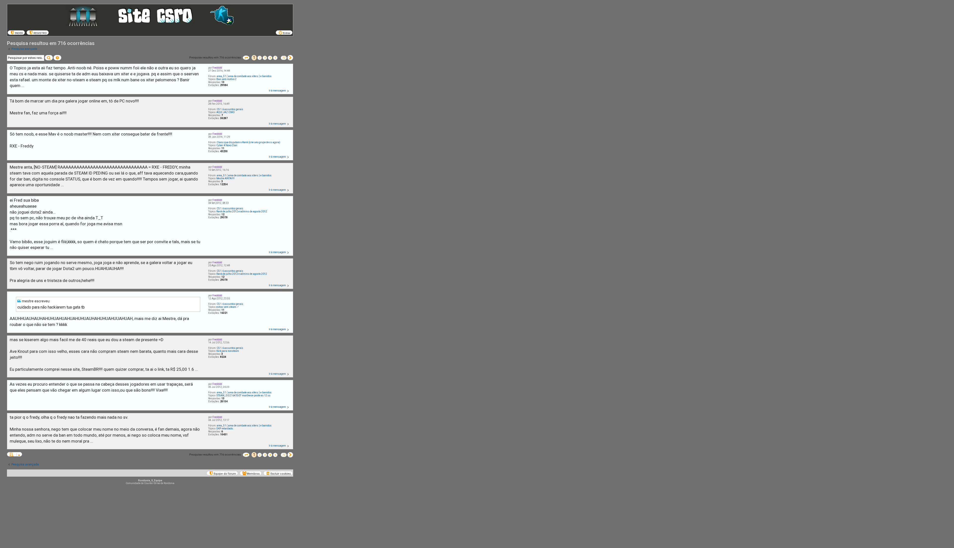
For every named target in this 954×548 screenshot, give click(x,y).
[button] (246, 57)
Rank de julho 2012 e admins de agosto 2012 (241, 211)
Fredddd (217, 67)
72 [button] (283, 57)
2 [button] (259, 57)
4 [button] (270, 57)
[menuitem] (16, 32)
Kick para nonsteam (227, 351)
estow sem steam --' (227, 307)
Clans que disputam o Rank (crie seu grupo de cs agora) (248, 142)
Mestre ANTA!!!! (225, 178)
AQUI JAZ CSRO (225, 112)
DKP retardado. (225, 428)
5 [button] (275, 57)
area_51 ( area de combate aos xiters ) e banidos (244, 76)
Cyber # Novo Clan (226, 145)
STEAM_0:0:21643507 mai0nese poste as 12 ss (243, 395)
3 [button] (265, 57)
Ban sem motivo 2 (226, 79)
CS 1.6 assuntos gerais (230, 109)
